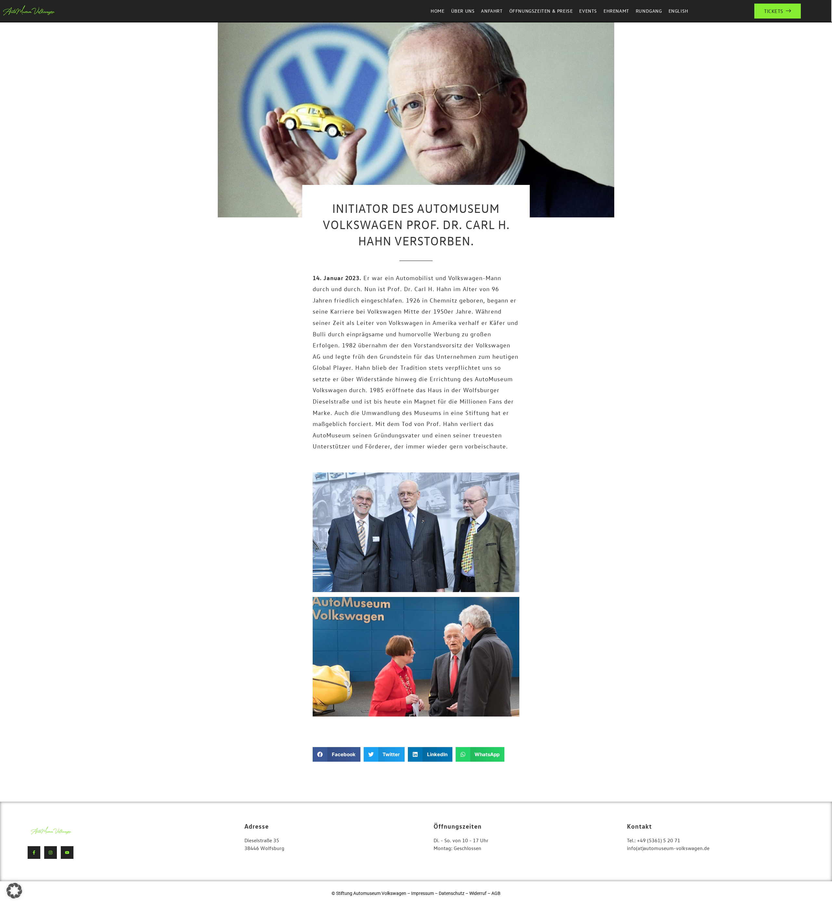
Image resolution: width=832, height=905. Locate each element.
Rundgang (649, 11)
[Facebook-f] (34, 852)
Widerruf (478, 893)
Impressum (422, 893)
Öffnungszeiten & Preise (541, 11)
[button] (336, 754)
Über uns (463, 11)
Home (437, 11)
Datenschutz (451, 893)
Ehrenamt (616, 11)
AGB (495, 893)
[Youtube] (67, 852)
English (678, 11)
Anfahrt (491, 11)
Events (588, 11)
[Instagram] (50, 852)
